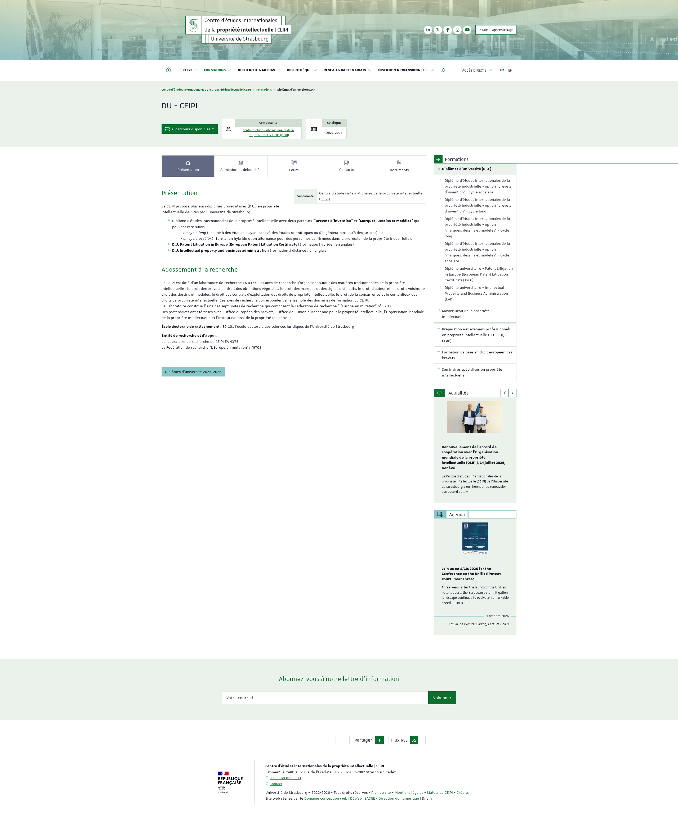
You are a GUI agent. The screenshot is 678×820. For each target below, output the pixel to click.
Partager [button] (363, 740)
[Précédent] (505, 393)
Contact (276, 783)
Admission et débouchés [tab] (240, 169)
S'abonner (442, 698)
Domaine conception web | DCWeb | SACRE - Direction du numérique (361, 798)
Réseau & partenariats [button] (345, 70)
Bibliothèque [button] (299, 70)
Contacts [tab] (346, 169)
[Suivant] (512, 393)
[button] (443, 70)
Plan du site (381, 792)
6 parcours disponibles (190, 129)
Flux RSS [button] (399, 740)
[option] (475, 450)
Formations (264, 89)
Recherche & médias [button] (256, 70)
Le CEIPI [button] (185, 70)
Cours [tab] (293, 169)
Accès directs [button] (474, 70)
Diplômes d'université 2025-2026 (193, 371)
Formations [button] (215, 70)
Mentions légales (409, 792)
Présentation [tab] (188, 169)
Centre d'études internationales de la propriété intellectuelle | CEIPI (206, 89)
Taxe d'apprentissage (497, 30)
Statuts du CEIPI (440, 792)
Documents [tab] (399, 169)
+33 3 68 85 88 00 (285, 777)
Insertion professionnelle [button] (403, 70)
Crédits (463, 792)
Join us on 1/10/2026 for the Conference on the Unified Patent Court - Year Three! (471, 574)
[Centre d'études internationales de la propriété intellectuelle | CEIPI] (193, 25)
